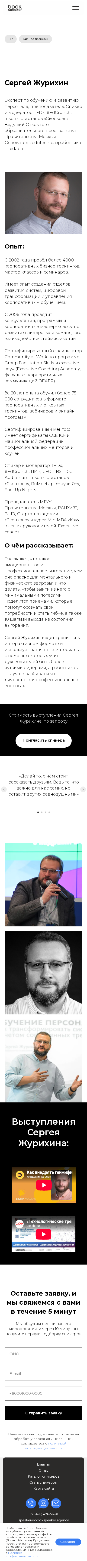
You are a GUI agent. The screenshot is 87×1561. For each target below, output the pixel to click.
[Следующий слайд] (83, 789)
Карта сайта (43, 1488)
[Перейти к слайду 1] (38, 812)
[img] (14, 8)
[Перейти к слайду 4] (49, 812)
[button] (75, 8)
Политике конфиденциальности (22, 1554)
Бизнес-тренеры (35, 39)
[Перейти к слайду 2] (41, 812)
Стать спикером (43, 1482)
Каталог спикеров (44, 1476)
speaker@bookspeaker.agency (44, 1520)
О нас (43, 1470)
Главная (43, 1464)
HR (11, 39)
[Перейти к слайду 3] (45, 812)
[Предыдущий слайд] (4, 789)
